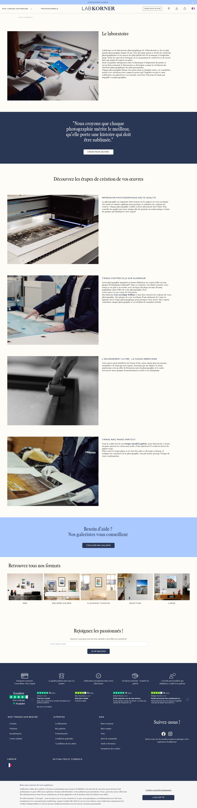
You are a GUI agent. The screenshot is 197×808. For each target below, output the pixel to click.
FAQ (103, 733)
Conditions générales (64, 738)
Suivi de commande (109, 738)
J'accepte (158, 797)
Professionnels (49, 9)
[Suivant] (188, 589)
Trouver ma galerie (98, 545)
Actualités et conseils (67, 759)
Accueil (20, 17)
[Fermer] (193, 2)
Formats (13, 723)
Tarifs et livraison (108, 743)
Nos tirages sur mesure (15, 9)
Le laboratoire (61, 723)
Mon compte (106, 728)
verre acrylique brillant (124, 294)
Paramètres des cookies (110, 748)
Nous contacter (107, 723)
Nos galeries (60, 728)
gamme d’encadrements (127, 370)
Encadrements (16, 733)
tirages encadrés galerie (135, 443)
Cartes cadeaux (16, 738)
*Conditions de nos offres (65, 743)
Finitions (13, 728)
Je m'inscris (98, 651)
